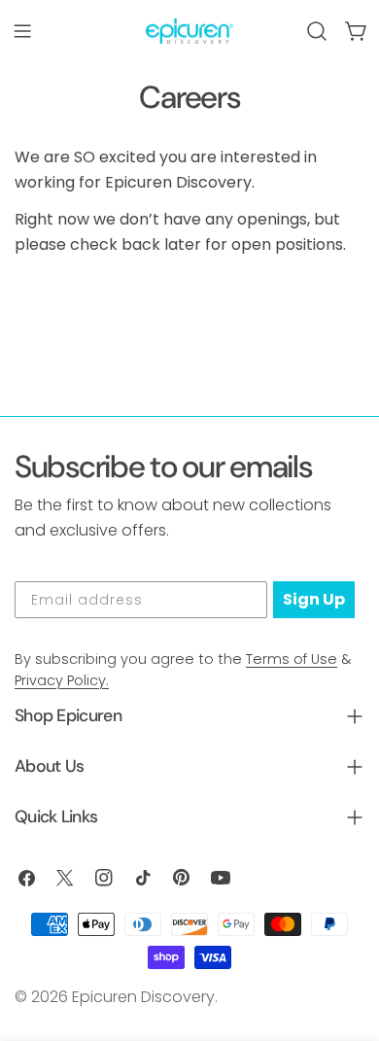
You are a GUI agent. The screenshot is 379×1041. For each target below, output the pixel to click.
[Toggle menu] (22, 31)
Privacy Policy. (62, 680)
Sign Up (314, 599)
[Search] (316, 31)
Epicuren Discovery (143, 997)
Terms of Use (291, 659)
